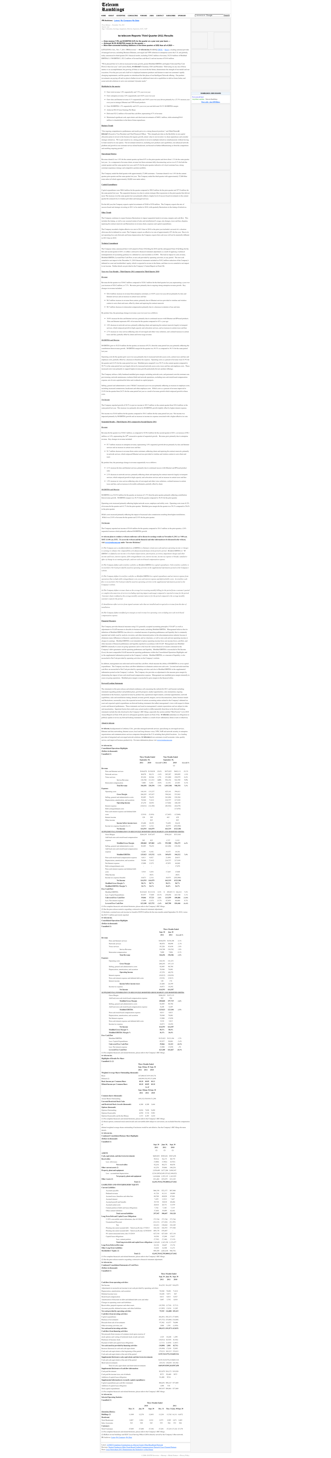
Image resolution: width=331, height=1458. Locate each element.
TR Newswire (113, 7)
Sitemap (163, 1455)
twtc (108, 27)
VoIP (145, 29)
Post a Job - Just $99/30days (210, 102)
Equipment (123, 29)
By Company (126, 20)
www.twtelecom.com (112, 542)
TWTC (160, 49)
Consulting (133, 16)
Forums (143, 16)
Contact (160, 16)
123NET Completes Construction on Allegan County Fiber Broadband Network (135, 1445)
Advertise (120, 16)
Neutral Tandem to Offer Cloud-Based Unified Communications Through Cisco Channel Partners (142, 1447)
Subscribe (170, 16)
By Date (135, 20)
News (167, 49)
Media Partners (173, 1455)
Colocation (109, 29)
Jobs (151, 16)
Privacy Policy (184, 1455)
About (111, 16)
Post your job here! (198, 97)
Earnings (116, 29)
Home (103, 16)
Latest (117, 20)
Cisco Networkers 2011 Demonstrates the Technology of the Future (129, 1449)
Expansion (136, 29)
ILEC (142, 29)
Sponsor (182, 16)
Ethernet (129, 29)
